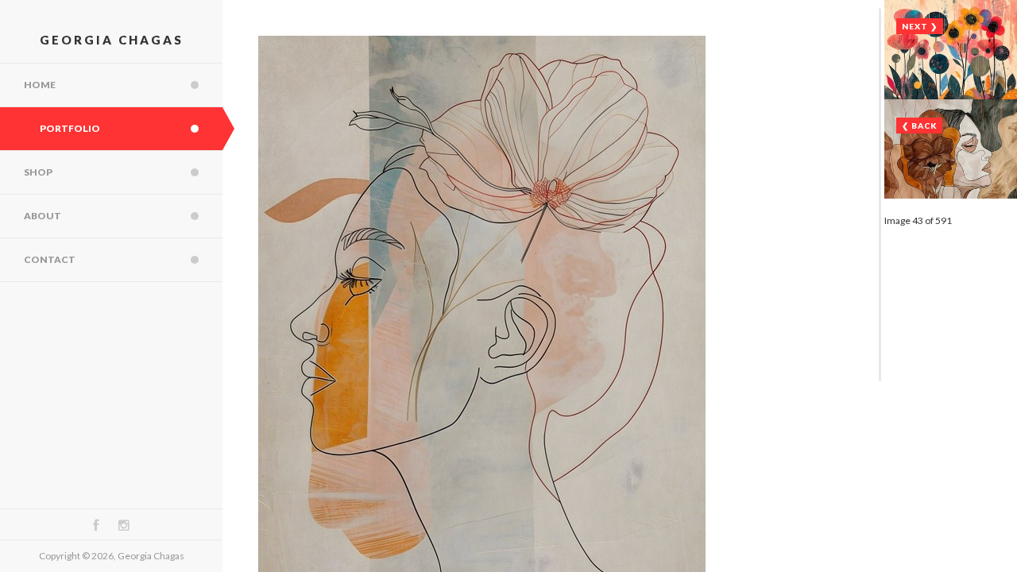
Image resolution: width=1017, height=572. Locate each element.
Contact (49, 259)
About (42, 216)
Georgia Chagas (112, 40)
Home (40, 85)
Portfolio (70, 128)
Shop (38, 172)
